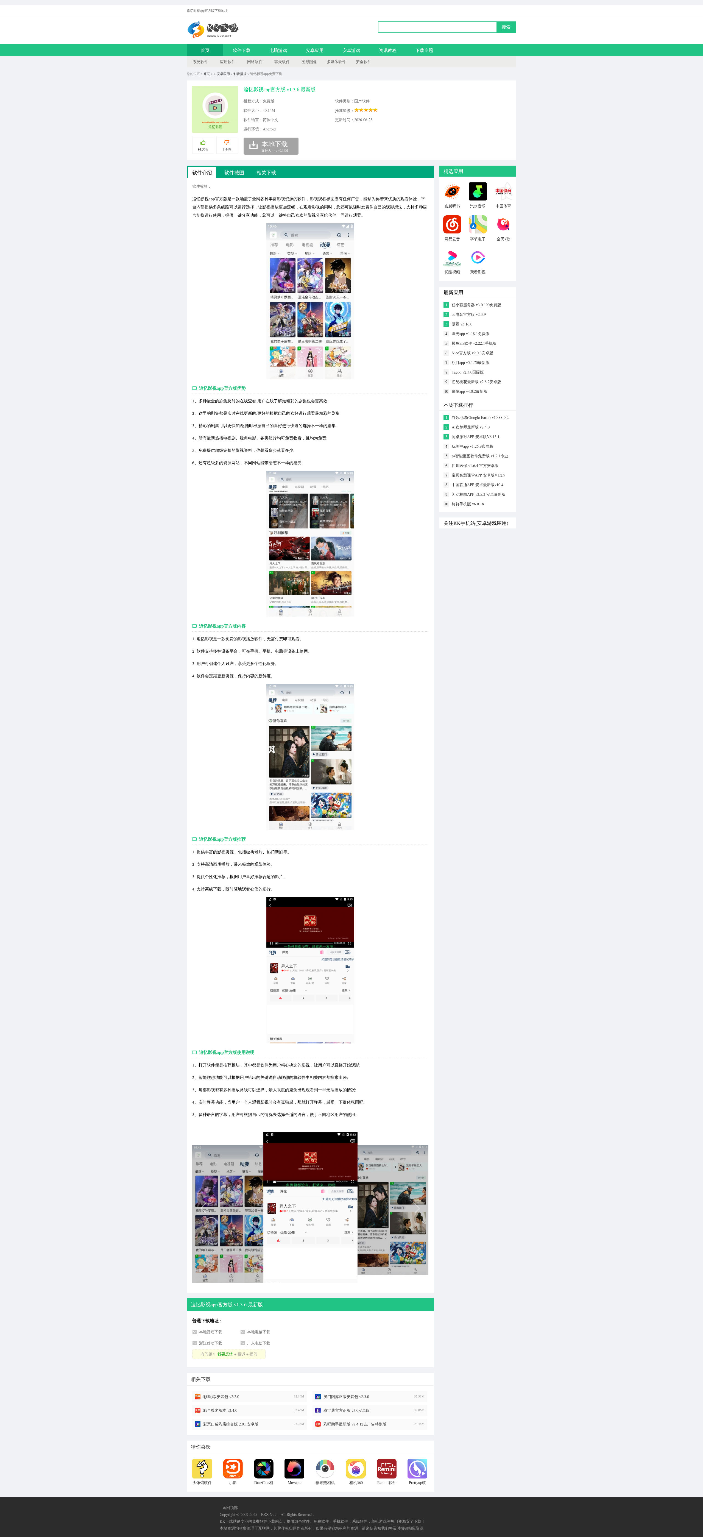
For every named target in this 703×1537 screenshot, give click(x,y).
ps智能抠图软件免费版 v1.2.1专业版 (480, 456)
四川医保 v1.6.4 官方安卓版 (475, 465)
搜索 (506, 27)
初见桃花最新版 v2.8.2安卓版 (476, 381)
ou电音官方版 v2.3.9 (469, 314)
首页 (205, 50)
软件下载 (241, 50)
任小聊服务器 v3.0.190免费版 (476, 304)
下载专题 (424, 50)
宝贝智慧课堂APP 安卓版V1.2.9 (478, 475)
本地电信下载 (258, 1331)
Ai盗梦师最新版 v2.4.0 (471, 427)
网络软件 (255, 61)
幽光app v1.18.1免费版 (470, 333)
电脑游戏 (278, 50)
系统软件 (200, 61)
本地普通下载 (210, 1331)
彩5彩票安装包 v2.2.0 (221, 1396)
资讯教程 (388, 50)
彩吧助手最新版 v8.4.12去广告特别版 (354, 1424)
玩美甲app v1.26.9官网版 (472, 446)
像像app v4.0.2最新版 (469, 391)
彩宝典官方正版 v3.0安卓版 (346, 1410)
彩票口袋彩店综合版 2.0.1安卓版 (230, 1424)
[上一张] (251, 1207)
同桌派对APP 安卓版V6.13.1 (476, 436)
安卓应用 (314, 50)
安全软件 (363, 61)
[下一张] (369, 1207)
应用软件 (227, 61)
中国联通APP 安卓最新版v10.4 (477, 484)
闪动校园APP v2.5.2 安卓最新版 (479, 494)
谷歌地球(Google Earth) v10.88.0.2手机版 (480, 417)
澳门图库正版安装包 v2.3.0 (346, 1396)
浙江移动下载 (210, 1343)
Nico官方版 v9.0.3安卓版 (472, 352)
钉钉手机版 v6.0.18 (468, 503)
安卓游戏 (351, 50)
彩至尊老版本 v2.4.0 (220, 1410)
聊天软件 (282, 61)
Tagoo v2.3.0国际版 (468, 372)
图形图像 (309, 61)
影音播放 (240, 73)
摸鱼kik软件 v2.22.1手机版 (474, 343)
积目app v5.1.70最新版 (470, 362)
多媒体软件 (336, 61)
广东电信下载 (258, 1343)
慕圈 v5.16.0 (462, 324)
